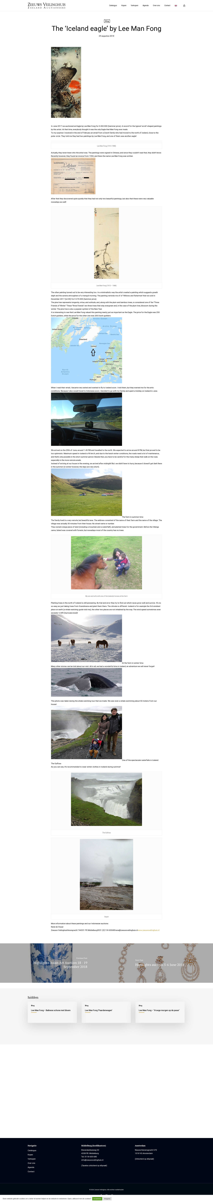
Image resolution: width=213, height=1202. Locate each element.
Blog (107, 21)
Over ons (31, 1163)
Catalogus (32, 1150)
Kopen (30, 1155)
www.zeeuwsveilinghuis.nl (148, 930)
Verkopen (32, 1159)
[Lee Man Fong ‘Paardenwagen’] (106, 1012)
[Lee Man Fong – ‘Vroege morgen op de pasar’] (160, 1012)
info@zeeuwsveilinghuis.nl (92, 1160)
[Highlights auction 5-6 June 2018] (159, 963)
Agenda (31, 1167)
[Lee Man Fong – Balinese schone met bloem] (52, 1012)
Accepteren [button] (97, 1199)
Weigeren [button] (107, 1199)
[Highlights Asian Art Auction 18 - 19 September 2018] (53, 963)
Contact (31, 1171)
